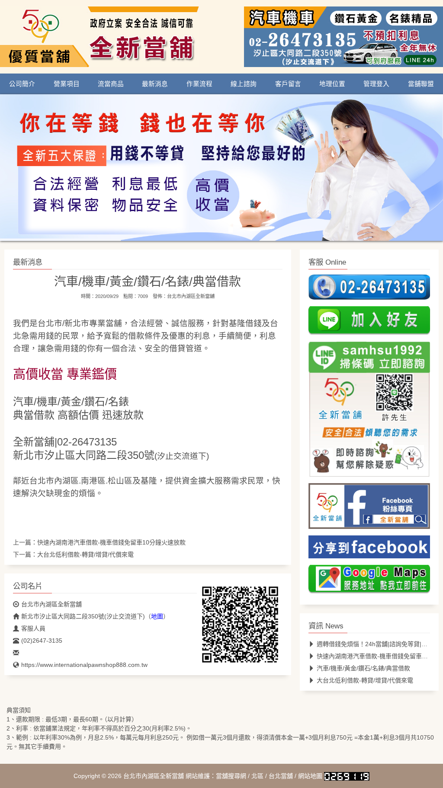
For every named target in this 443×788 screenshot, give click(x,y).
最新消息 (155, 83)
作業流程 (199, 83)
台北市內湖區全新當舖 (191, 296)
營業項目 (67, 83)
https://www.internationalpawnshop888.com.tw (84, 664)
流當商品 (111, 83)
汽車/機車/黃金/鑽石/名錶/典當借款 (363, 668)
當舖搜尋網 (231, 775)
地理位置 (332, 83)
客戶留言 (288, 83)
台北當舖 (281, 775)
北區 (257, 775)
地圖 (157, 616)
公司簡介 (22, 83)
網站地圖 (310, 775)
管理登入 (376, 83)
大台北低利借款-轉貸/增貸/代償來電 (85, 554)
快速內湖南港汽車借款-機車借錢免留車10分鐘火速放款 (111, 542)
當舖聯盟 (421, 83)
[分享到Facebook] (369, 549)
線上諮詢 (244, 83)
